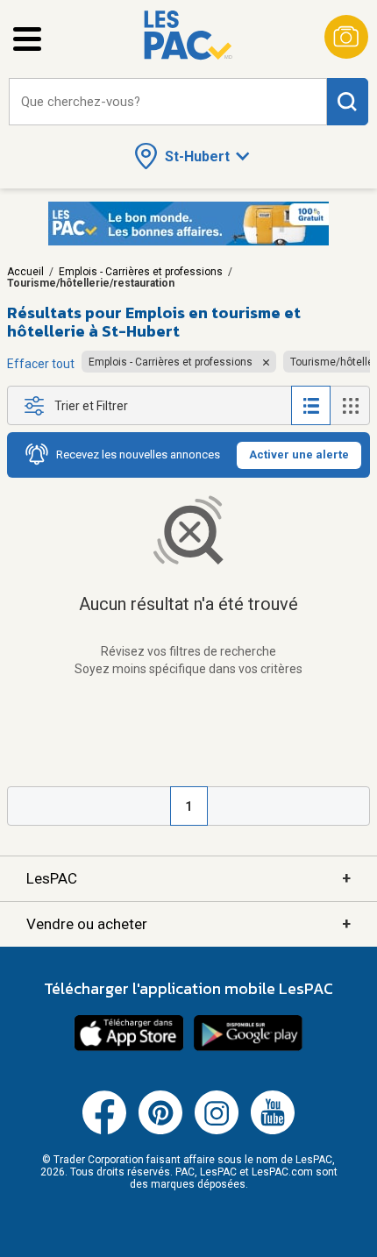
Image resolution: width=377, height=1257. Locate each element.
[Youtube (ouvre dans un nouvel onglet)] (273, 1131)
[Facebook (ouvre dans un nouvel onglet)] (104, 1131)
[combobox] (168, 102)
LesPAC (188, 878)
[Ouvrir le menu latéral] (27, 39)
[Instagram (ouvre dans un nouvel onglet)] (216, 1131)
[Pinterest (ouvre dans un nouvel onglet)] (160, 1131)
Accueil (25, 272)
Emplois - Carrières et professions (141, 272)
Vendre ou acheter (188, 923)
